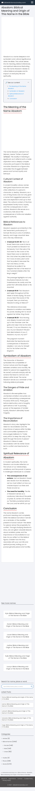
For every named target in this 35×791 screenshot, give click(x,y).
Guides (5, 758)
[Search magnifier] (31, 686)
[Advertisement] (17, 34)
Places (5, 761)
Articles (5, 738)
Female (6, 745)
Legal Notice (12, 778)
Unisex (6, 751)
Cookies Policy (28, 778)
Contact (19, 778)
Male (5, 748)
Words (5, 764)
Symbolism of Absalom (16, 91)
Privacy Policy (7, 780)
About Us (4, 778)
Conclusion (13, 99)
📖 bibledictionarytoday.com (13, 2)
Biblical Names (7, 741)
